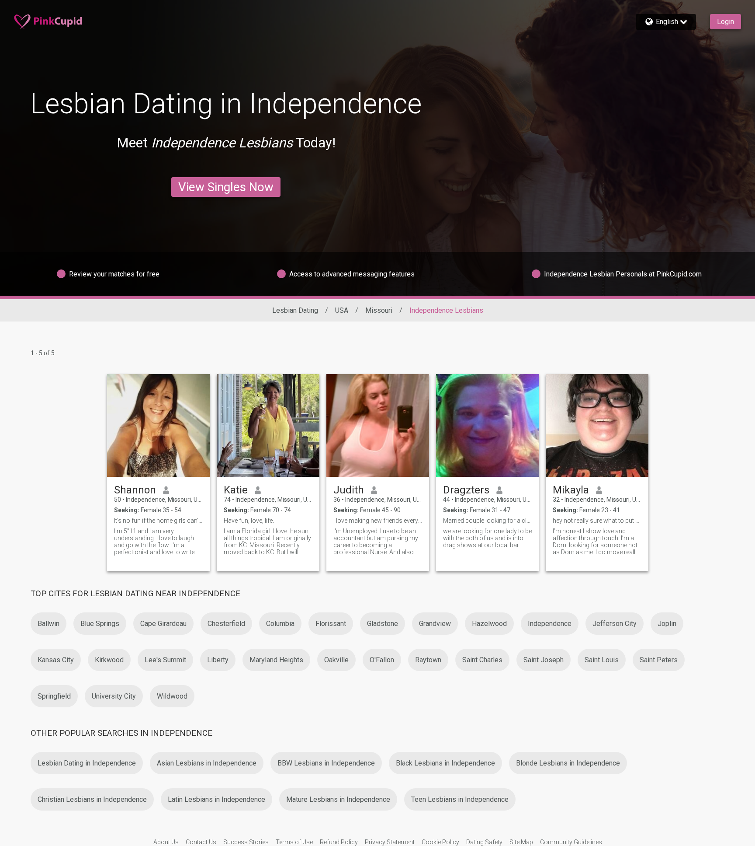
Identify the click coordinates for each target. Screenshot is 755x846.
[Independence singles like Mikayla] (597, 425)
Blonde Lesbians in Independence (568, 763)
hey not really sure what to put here (597, 520)
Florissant (330, 623)
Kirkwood (109, 660)
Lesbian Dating (295, 310)
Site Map (521, 842)
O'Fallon (382, 660)
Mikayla (571, 490)
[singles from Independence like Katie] (268, 425)
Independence (549, 623)
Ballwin (48, 623)
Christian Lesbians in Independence (92, 799)
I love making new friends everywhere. (377, 520)
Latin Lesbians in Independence (216, 799)
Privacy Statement (390, 842)
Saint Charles (482, 660)
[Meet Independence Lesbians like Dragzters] (487, 425)
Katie (236, 490)
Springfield (54, 696)
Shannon (135, 490)
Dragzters (466, 490)
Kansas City (56, 660)
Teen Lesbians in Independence (460, 799)
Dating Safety (484, 842)
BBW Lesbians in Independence (326, 763)
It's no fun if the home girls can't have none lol (158, 520)
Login (725, 21)
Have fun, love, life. (249, 520)
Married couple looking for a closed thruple (487, 520)
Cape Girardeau (163, 623)
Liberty (218, 660)
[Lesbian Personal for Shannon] (158, 425)
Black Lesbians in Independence (445, 763)
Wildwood (172, 696)
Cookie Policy (440, 842)
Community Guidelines (571, 842)
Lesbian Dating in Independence (87, 763)
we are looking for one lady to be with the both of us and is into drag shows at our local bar (487, 538)
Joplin (667, 623)
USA (341, 310)
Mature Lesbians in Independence (338, 799)
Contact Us (201, 842)
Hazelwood (489, 623)
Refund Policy (339, 842)
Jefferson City (614, 623)
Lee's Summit (165, 660)
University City (114, 696)
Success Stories (246, 842)
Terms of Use (294, 842)
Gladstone (382, 623)
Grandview (435, 623)
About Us (166, 842)
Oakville (336, 660)
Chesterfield (226, 623)
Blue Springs (99, 623)
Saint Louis (602, 660)
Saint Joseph (543, 660)
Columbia (280, 623)
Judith (348, 490)
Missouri (378, 310)
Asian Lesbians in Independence (206, 763)
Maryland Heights (276, 660)
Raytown (428, 660)
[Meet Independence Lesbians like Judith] (377, 425)
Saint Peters (659, 660)
